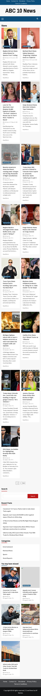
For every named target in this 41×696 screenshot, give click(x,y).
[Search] (37, 18)
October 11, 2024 (27, 403)
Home (8, 1)
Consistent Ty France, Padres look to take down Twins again (19, 510)
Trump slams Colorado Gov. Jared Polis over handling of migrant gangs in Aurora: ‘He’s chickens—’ (10, 397)
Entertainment (6, 46)
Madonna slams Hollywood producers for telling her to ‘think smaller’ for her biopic (30, 284)
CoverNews (29, 690)
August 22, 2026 (7, 598)
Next (24, 483)
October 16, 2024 (27, 343)
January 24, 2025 (7, 291)
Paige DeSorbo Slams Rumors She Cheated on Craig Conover (30, 229)
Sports (5, 554)
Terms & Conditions (21, 3)
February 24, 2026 (8, 180)
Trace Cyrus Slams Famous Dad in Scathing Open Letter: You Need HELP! (10, 284)
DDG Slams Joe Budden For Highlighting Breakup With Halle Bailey (10, 452)
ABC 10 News (20, 10)
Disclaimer (22, 1)
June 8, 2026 (34, 60)
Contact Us (14, 1)
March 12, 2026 (27, 113)
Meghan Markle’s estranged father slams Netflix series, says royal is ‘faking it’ (10, 230)
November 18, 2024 (28, 291)
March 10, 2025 (7, 238)
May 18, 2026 (14, 122)
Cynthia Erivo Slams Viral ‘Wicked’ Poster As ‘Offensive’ (30, 337)
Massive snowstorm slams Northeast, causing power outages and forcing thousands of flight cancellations (10, 171)
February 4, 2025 (27, 236)
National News (6, 162)
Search (4, 489)
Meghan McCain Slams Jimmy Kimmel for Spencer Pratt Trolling (10, 53)
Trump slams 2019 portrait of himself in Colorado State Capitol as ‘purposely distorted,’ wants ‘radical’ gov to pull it (30, 172)
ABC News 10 (7, 57)
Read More (6, 77)
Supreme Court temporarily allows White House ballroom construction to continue (19, 528)
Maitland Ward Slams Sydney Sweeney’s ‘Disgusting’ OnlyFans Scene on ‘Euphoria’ (30, 54)
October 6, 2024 (7, 459)
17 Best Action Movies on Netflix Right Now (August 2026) (20, 522)
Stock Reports (7, 558)
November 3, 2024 (8, 350)
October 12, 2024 (7, 406)
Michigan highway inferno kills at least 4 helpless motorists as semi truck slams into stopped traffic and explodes (10, 340)
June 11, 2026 (15, 57)
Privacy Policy (31, 1)
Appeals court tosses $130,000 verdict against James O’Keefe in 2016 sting (18, 516)
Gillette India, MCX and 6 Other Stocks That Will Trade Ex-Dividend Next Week (19, 534)
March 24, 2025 (27, 182)
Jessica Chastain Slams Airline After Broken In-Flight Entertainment (29, 396)
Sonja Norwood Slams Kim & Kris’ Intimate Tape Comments (30, 107)
